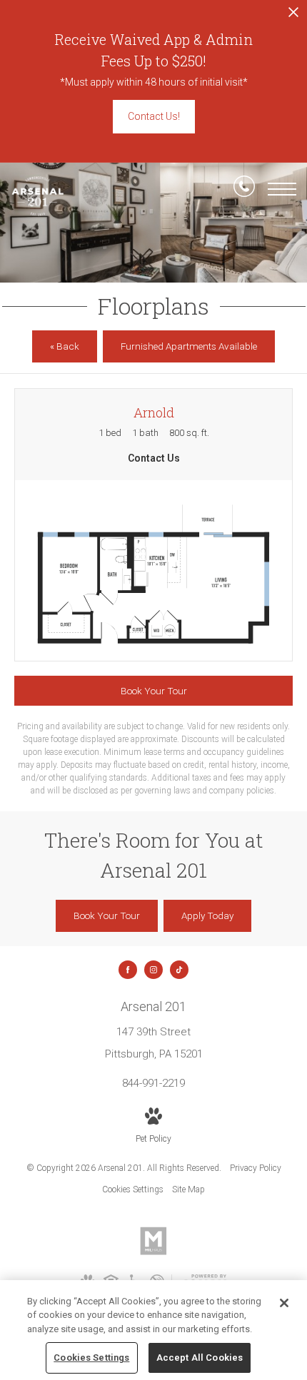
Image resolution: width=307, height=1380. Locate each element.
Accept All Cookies (199, 1357)
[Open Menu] (282, 189)
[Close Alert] (293, 16)
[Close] (284, 1303)
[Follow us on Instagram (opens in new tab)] (153, 969)
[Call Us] (244, 189)
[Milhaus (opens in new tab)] (153, 1252)
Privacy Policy (255, 1168)
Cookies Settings (132, 1189)
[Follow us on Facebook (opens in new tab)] (128, 969)
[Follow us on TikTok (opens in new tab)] (179, 969)
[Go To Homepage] (37, 197)
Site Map (188, 1189)
